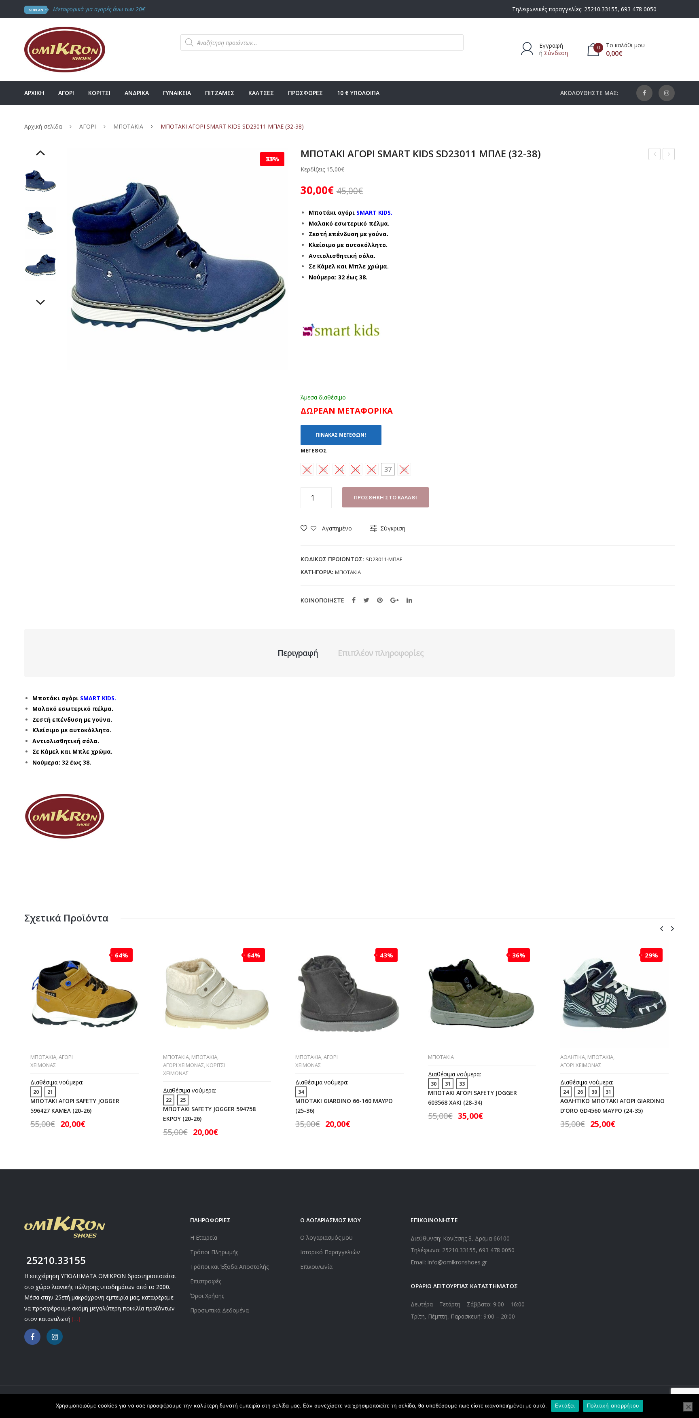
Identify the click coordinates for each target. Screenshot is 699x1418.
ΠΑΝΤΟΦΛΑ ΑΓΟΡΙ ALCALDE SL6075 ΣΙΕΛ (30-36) (655, 155)
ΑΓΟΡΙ (87, 126)
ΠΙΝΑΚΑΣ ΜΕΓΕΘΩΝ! (341, 434)
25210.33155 (601, 9)
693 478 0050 (639, 9)
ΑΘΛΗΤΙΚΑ (572, 1057)
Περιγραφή (297, 652)
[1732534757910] (40, 223)
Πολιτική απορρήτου (613, 1405)
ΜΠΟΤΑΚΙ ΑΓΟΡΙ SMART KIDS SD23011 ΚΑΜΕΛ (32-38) (669, 155)
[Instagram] (667, 93)
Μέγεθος (314, 450)
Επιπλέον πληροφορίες (381, 652)
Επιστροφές (205, 1281)
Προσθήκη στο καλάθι (385, 497)
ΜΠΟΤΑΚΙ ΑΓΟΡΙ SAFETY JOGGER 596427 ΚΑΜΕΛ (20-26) (74, 1105)
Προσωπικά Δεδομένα (219, 1310)
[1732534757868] (40, 181)
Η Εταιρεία (203, 1237)
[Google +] (394, 600)
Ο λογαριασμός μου (326, 1237)
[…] (76, 1319)
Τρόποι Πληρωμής (214, 1252)
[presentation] (661, 929)
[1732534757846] (40, 265)
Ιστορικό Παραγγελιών (330, 1252)
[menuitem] (34, 93)
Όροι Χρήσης (207, 1296)
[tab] (297, 653)
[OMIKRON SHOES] (64, 49)
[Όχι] (688, 1407)
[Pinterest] (380, 600)
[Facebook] (644, 93)
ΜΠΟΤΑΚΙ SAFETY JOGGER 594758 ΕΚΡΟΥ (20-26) (209, 1113)
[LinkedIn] (409, 600)
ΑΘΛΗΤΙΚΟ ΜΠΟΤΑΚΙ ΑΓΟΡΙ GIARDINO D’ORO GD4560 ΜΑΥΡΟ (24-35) (612, 1105)
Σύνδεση (556, 53)
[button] (387, 469)
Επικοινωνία (316, 1266)
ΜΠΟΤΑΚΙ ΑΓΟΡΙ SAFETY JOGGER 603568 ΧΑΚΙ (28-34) (472, 1097)
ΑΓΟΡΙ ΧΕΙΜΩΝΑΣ (183, 1065)
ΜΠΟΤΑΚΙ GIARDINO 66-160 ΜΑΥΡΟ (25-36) (344, 1105)
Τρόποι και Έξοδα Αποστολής (229, 1266)
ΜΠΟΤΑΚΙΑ (128, 126)
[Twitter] (366, 600)
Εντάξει (565, 1405)
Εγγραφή (551, 45)
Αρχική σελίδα (43, 126)
